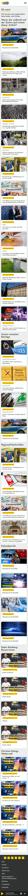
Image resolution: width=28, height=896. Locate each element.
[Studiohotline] (23, 858)
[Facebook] (8, 858)
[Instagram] (12, 858)
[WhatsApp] (5, 858)
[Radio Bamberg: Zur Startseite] (12, 2)
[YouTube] (16, 858)
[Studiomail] (19, 858)
